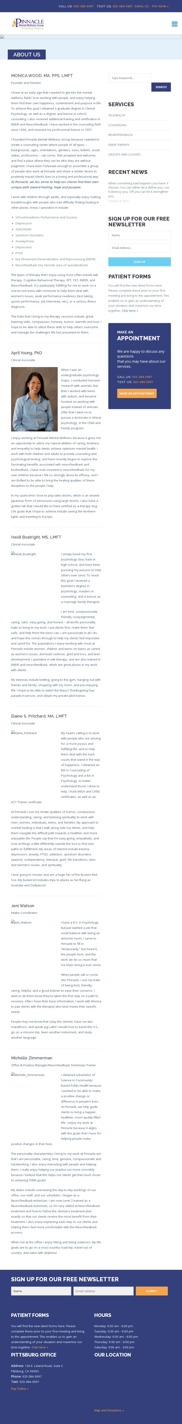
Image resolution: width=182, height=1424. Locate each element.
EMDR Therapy (118, 145)
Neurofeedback (120, 135)
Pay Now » (160, 6)
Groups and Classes (124, 154)
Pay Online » (20, 1389)
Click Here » (130, 311)
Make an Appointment (136, 393)
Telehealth (116, 115)
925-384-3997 (84, 6)
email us (142, 6)
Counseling (117, 125)
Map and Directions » (109, 1410)
